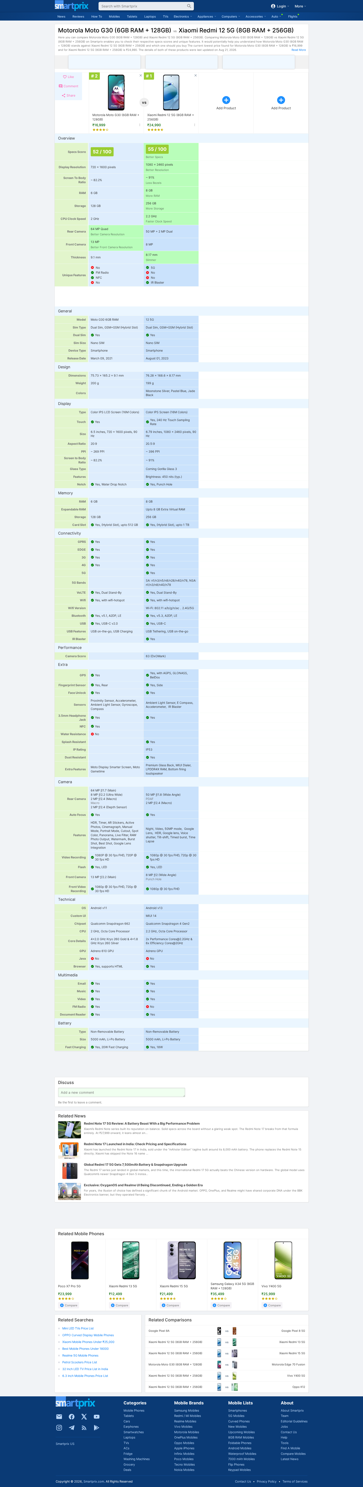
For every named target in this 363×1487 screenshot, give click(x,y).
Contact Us (289, 1432)
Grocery (129, 1464)
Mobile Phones (134, 1410)
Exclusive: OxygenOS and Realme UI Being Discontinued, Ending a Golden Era (143, 1185)
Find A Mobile (290, 1448)
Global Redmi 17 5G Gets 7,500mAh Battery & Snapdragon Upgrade (135, 1165)
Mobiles (114, 16)
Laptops (150, 16)
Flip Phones (236, 1464)
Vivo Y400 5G (271, 1286)
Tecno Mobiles (184, 1464)
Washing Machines (137, 1459)
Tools (284, 1443)
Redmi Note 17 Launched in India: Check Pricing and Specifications (135, 1144)
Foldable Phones (239, 1443)
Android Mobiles (239, 1448)
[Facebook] (71, 1416)
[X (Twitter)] (84, 1416)
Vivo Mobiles (183, 1426)
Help (284, 1437)
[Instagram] (59, 1427)
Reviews (78, 16)
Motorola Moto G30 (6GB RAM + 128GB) (115, 117)
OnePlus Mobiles (185, 1437)
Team (284, 1416)
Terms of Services (294, 1481)
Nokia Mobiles (184, 1470)
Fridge (128, 1453)
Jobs (284, 1426)
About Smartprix (292, 1410)
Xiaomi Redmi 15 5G (174, 1286)
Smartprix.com (93, 1481)
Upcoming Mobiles (241, 1432)
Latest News (289, 1459)
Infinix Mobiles (184, 1453)
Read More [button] (299, 49)
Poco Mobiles (183, 1459)
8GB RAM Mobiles (241, 1437)
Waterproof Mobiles (242, 1453)
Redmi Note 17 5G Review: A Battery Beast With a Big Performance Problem (142, 1123)
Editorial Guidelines (294, 1421)
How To (96, 16)
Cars (127, 1421)
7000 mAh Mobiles (241, 1459)
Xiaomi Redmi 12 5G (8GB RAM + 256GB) (170, 117)
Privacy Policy (267, 1481)
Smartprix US (65, 1443)
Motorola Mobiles (186, 1432)
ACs (126, 1448)
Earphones (131, 1426)
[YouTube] (96, 1416)
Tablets (132, 16)
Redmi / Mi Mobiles (187, 1416)
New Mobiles (237, 1426)
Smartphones (237, 1410)
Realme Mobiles (185, 1421)
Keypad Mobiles (239, 1470)
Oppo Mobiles (184, 1443)
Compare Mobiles (293, 1453)
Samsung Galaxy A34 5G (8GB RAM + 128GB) (232, 1286)
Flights (293, 16)
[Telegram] (71, 1427)
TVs (165, 16)
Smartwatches (134, 1432)
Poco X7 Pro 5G (69, 1286)
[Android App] (96, 1427)
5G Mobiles (236, 1416)
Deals (127, 1470)
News (61, 16)
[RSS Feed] (84, 1427)
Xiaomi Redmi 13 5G (123, 1286)
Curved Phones (239, 1421)
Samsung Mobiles (186, 1410)
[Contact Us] (59, 1416)
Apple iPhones (184, 1448)
